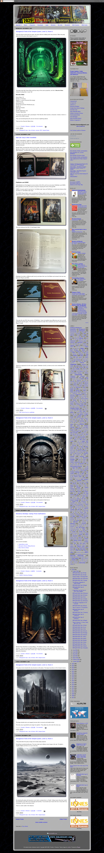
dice (81, 385)
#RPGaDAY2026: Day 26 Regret (80, 585)
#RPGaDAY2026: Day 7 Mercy (79, 636)
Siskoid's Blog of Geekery (78, 278)
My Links (60, 25)
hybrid (79, 427)
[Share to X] (19, 128)
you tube (75, 562)
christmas (81, 367)
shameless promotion (82, 502)
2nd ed (72, 335)
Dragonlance (74, 393)
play (87, 482)
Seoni (82, 500)
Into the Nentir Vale (76, 431)
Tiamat (83, 529)
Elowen (74, 400)
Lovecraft (74, 445)
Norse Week (80, 469)
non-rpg (86, 467)
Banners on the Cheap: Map (76, 184)
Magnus (77, 448)
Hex (87, 421)
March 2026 (75, 657)
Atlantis (77, 346)
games (72, 412)
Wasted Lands (81, 546)
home (77, 424)
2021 (73, 671)
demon (86, 383)
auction (81, 346)
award (73, 348)
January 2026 (76, 661)
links (73, 444)
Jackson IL (83, 432)
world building (75, 558)
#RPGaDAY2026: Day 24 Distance (80, 593)
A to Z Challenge (79, 338)
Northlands (86, 469)
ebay (78, 397)
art (78, 345)
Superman (79, 515)
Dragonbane (86, 391)
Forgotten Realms (74, 408)
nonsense (74, 469)
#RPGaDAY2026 (73, 332)
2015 (73, 682)
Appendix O (19, 25)
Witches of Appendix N (75, 120)
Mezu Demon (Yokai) (24, 547)
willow (71, 552)
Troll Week (81, 533)
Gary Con (86, 412)
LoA (76, 444)
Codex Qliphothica (80, 371)
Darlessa (78, 381)
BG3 (87, 351)
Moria (80, 459)
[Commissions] (75, 220)
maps (77, 449)
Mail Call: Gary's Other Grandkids (26, 137)
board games (79, 357)
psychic (81, 484)
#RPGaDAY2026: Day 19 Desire (80, 605)
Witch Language (78, 554)
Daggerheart (79, 380)
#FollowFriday (73, 330)
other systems (84, 479)
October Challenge (75, 472)
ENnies (81, 401)
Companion (72, 376)
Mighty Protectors (77, 453)
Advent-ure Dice (82, 341)
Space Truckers (78, 508)
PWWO (72, 486)
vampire (86, 538)
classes (84, 368)
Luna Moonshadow (82, 445)
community (78, 374)
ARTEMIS (85, 345)
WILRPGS (78, 552)
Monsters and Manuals (77, 241)
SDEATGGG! (72, 498)
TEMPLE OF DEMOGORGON (78, 190)
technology (84, 522)
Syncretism (72, 519)
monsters (82, 456)
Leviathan (74, 442)
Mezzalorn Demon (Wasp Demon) (27, 546)
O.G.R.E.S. (77, 470)
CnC (72, 371)
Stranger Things (83, 512)
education (72, 398)
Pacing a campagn (82, 253)
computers (82, 376)
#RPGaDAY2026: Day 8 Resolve (80, 634)
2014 (73, 684)
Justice (71, 437)
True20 (86, 533)
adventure (72, 342)
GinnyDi (74, 415)
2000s (84, 333)
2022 (73, 669)
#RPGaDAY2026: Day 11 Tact (79, 629)
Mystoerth (67, 25)
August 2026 (76, 571)
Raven (71, 487)
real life (79, 488)
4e (82, 335)
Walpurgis (78, 544)
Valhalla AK (80, 538)
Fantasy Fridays (80, 404)
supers (74, 516)
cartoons (80, 361)
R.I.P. (82, 486)
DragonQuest (83, 393)
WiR (82, 552)
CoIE (86, 371)
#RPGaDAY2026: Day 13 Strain (80, 625)
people (71, 482)
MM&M (84, 454)
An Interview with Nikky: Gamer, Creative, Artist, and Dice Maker (78, 294)
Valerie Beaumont (73, 538)
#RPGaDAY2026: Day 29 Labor (79, 574)
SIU (86, 505)
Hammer (74, 419)
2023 (73, 667)
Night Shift (75, 467)
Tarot (83, 520)
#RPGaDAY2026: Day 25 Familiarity (78, 588)
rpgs (77, 494)
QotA (77, 486)
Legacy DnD (85, 441)
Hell (76, 421)
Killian (76, 438)
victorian (86, 541)
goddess (80, 415)
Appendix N (73, 345)
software (82, 506)
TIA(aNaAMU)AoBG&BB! (74, 529)
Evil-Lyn (76, 402)
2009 (73, 693)
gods (85, 415)
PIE (79, 482)
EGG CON (78, 398)
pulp (85, 484)
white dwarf (82, 549)
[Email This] (16, 128)
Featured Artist (73, 101)
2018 (73, 677)
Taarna (77, 519)
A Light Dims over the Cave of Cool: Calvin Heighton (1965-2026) (81, 756)
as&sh (71, 346)
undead (86, 534)
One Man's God (73, 109)
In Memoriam (83, 428)
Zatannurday (82, 562)
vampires (86, 540)
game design (82, 411)
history (85, 422)
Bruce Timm (85, 358)
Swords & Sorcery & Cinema (76, 113)
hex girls (73, 422)
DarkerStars (72, 381)
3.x (78, 335)
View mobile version (41, 822)
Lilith (87, 442)
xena (71, 561)
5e (87, 335)
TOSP (79, 530)
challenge (82, 362)
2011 (73, 690)
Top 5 (76, 530)
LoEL (79, 444)
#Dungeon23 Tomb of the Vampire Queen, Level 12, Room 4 (34, 580)
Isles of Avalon (31, 130)
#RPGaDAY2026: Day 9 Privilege (80, 632)
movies (72, 460)
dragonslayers (79, 394)
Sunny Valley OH (83, 513)
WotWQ (74, 560)
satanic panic (85, 495)
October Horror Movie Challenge (77, 108)
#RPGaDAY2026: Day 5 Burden (80, 640)
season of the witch (81, 498)
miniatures (86, 453)
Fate (87, 404)
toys (87, 530)
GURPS (71, 418)
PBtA (86, 480)
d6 (73, 380)
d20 (87, 378)
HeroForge (81, 421)
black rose (85, 352)
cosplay (86, 377)
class (87, 367)
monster (37, 130)
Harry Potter (80, 419)
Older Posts (63, 819)
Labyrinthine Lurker (23, 544)
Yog (71, 562)
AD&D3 (85, 339)
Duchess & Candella (82, 396)
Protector (76, 484)
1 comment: (39, 810)
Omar (78, 473)
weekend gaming (81, 547)
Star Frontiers (79, 510)
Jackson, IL (72, 104)
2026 (73, 569)
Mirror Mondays (76, 454)
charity (71, 366)
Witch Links (84, 25)
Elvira (85, 400)
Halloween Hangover (84, 418)
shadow (86, 500)
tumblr (73, 534)
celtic (85, 361)
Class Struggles (76, 368)
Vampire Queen (45, 130)
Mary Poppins (73, 450)
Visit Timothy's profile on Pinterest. (78, 130)
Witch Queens (75, 25)
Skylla (71, 506)
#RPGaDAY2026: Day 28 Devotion (80, 578)
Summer (77, 513)
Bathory (83, 350)
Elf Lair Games (84, 398)
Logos (46, 25)
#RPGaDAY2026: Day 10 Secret (80, 631)
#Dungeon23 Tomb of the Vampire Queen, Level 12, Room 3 (34, 665)
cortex (80, 377)
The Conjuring (73, 524)
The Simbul (79, 526)
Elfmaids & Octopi (76, 252)
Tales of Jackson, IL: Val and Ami (80, 607)
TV (76, 534)
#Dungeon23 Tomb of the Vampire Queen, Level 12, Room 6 (34, 31)
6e (76, 336)
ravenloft (78, 487)
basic (27, 130)
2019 (73, 675)
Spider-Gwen (84, 509)
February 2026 (76, 659)
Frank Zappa (84, 408)
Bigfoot (73, 352)
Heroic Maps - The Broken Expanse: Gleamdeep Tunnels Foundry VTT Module (78, 168)
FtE (76, 411)
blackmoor (75, 354)
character (73, 364)
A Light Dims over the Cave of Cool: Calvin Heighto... (79, 591)
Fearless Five (74, 405)
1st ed (77, 333)
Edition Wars (83, 397)
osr (28, 412)
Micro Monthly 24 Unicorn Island (77, 155)
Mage (77, 446)
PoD (80, 483)
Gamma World (79, 412)
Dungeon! (72, 397)
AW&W (86, 346)
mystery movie (85, 462)
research (78, 490)
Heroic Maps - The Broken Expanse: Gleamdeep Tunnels (78, 171)
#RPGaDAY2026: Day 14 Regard (80, 620)
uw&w (79, 537)
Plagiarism (83, 482)
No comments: (39, 126)
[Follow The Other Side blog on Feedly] (75, 147)
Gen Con (74, 414)
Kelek (76, 437)
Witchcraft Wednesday (76, 555)
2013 (73, 686)
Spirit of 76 (72, 510)
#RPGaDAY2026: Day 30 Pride (79, 572)
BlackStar (81, 354)
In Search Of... (73, 103)
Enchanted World (73, 401)
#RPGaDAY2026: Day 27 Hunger (80, 580)
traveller (74, 531)
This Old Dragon (73, 116)
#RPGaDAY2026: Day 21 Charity (80, 598)
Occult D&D (83, 470)
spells (78, 509)
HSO (71, 425)
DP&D (71, 390)
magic (81, 446)
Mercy (82, 452)
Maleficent (72, 449)
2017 (73, 678)
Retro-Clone (72, 491)
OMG (82, 473)
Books (25, 25)
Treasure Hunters (73, 533)
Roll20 (75, 493)
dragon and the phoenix (75, 391)
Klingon (85, 438)
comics (86, 373)
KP (70, 439)
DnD (20, 412)
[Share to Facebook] (21, 128)
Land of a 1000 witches (80, 439)
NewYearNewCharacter (76, 466)
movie (84, 459)
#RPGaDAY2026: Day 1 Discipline (80, 647)
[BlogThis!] (18, 128)
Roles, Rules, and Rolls (77, 263)
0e (78, 332)
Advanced (72, 341)
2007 (73, 697)
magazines (72, 446)
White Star (78, 550)
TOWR (83, 530)
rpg (78, 493)
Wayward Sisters (73, 547)
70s (80, 336)
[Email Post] (45, 126)
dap (85, 380)
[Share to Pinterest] (22, 128)
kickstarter (82, 437)
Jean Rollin (72, 434)
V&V (85, 537)
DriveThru (72, 396)
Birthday (79, 352)
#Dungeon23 (22, 130)
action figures (79, 339)
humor (78, 425)
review (79, 491)
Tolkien (71, 530)
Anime (84, 343)
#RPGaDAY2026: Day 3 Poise (79, 644)
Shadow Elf (75, 501)
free (71, 409)
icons (73, 428)
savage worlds (76, 497)
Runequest (83, 494)
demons (75, 384)
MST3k (79, 460)
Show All (86, 322)
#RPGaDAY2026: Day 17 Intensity (80, 612)
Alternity (75, 343)
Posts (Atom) (25, 826)
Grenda (71, 417)
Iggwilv (77, 428)
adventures (80, 342)
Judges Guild (84, 435)
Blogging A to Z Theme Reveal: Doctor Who (82, 744)
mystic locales (74, 463)
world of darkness (84, 558)
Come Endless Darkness (76, 373)
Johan (86, 434)
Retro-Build (84, 490)
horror (82, 424)
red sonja (72, 490)
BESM (83, 351)
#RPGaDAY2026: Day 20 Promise (80, 600)
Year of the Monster (83, 561)
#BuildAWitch (73, 329)
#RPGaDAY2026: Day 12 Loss (79, 627)
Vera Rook (80, 541)
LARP (78, 441)
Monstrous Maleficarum (75, 457)
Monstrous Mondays (27, 575)
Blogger (78, 847)
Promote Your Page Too (74, 138)
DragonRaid (72, 394)
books (86, 357)
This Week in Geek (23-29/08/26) (81, 280)
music (84, 460)
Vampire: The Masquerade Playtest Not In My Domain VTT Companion (79, 164)
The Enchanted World (75, 115)
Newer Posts (20, 819)
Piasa (75, 482)
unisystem (75, 536)
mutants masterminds (75, 462)
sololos (69, 847)
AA (87, 338)
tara (78, 520)
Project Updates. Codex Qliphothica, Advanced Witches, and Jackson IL (78, 73)
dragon (84, 390)
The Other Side (73, 135)
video (75, 543)
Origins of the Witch (77, 477)
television (72, 523)
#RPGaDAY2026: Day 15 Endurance (78, 618)
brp (80, 358)
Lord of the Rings (85, 444)
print (85, 483)
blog (87, 354)
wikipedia (85, 550)
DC (81, 383)
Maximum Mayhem (81, 450)
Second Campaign (74, 500)
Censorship (72, 362)
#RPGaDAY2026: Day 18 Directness (78, 610)
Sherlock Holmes (73, 504)
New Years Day (78, 464)
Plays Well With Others (75, 111)
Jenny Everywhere (80, 434)
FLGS (81, 407)
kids (71, 438)
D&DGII (21, 575)
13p (83, 332)
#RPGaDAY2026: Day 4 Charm (79, 642)
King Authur (80, 438)
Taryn (87, 520)
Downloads (40, 25)
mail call (24, 412)
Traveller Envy (82, 531)
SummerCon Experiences (77, 231)
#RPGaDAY (82, 330)
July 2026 (75, 650)
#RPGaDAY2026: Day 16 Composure (78, 615)
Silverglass (81, 504)
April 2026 (75, 655)
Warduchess (84, 544)
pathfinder (32, 412)
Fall (80, 402)
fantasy (72, 404)
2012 (73, 688)
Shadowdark (83, 501)
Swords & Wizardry (81, 517)
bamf (78, 348)
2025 (73, 663)
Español (71, 402)
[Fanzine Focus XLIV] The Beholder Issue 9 (82, 206)
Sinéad (86, 504)
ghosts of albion (84, 414)
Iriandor (85, 431)
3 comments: (39, 571)
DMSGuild (78, 387)
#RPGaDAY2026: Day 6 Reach (79, 638)
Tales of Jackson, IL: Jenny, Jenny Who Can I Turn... (80, 623)
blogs (81, 355)
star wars (75, 512)
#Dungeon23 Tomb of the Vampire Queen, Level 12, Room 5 (34, 418)
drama (85, 394)
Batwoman (72, 351)
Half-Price (76, 418)
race (86, 486)
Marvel (86, 449)
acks (73, 339)
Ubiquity (80, 534)
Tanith (74, 520)
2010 (73, 691)
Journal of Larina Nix (76, 435)
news (85, 464)
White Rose (72, 550)
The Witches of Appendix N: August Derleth (79, 583)
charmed (78, 366)
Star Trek (86, 510)
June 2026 (75, 652)
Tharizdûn (84, 523)
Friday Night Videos (77, 409)
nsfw (72, 470)
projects (71, 484)
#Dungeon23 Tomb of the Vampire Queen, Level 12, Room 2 (34, 738)
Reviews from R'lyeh (76, 204)
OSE (41, 130)
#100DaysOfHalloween (76, 327)
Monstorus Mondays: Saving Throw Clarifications (31, 513)
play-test (74, 483)
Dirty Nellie (86, 385)
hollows (72, 424)
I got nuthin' (85, 427)
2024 (73, 665)
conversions (73, 377)
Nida (87, 466)
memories (77, 452)
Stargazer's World (76, 292)
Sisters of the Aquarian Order (77, 505)
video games (82, 543)
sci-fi (83, 497)
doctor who (73, 389)
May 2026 (75, 653)
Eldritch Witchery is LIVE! (82, 723)
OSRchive (77, 479)
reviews (86, 491)
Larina (71, 441)
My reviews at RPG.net (75, 183)
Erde (86, 401)
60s (74, 336)
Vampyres (74, 541)
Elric (80, 400)
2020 (73, 673)
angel (80, 343)
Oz (73, 480)
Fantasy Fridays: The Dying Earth (80, 576)
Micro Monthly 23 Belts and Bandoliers (78, 150)
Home (41, 819)
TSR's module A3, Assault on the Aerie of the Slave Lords (82, 266)
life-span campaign (81, 442)
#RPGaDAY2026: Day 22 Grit (79, 597)
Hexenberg (80, 422)
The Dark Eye (82, 524)
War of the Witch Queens (75, 118)
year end (75, 561)
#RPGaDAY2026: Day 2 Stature (80, 646)
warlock (72, 546)
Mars (81, 449)
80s (84, 336)
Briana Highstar (76, 358)
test (79, 523)
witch (86, 552)
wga (76, 549)
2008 (73, 695)
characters (83, 364)
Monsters (53, 25)
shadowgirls (72, 502)
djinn (72, 387)
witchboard (85, 554)
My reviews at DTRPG (75, 182)
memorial (72, 452)
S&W (76, 495)
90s (71, 338)
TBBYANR (75, 522)
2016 (73, 680)
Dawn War (76, 383)
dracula (77, 390)
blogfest (75, 355)
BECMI (78, 351)
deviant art (76, 385)
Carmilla (73, 361)
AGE (87, 342)
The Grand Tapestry (76, 218)
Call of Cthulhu (77, 360)
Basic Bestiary (74, 350)
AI (72, 343)
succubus (72, 513)
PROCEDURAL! (73, 176)
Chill (75, 367)
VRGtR (71, 544)
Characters (32, 25)
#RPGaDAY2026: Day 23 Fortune (80, 595)
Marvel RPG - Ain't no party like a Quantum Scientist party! (82, 192)
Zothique (71, 564)
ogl (26, 412)
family (84, 402)
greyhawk (79, 417)
